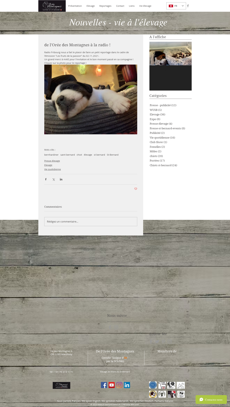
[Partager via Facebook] (45, 179)
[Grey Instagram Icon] (116, 327)
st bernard (99, 154)
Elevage (48, 165)
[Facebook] (104, 385)
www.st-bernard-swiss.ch (108, 404)
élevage (88, 154)
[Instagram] (119, 385)
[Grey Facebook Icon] (188, 6)
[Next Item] (186, 53)
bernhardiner (51, 154)
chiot (79, 154)
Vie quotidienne (52, 169)
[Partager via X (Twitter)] (53, 179)
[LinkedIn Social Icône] (127, 385)
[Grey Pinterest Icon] (163, 341)
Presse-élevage (52, 160)
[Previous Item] (154, 53)
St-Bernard (112, 154)
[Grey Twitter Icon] (157, 341)
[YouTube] (112, 385)
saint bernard (67, 154)
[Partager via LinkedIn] (61, 179)
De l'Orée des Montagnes (115, 351)
